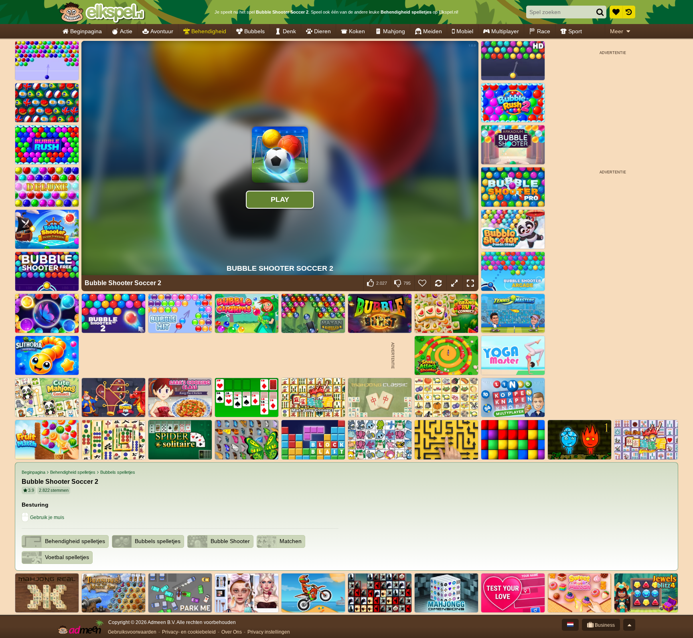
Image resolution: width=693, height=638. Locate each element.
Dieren (322, 31)
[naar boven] (629, 625)
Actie (126, 31)
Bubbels (254, 31)
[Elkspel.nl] (102, 12)
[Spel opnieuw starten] (438, 283)
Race (543, 31)
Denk (289, 31)
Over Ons (231, 632)
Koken (357, 31)
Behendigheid (208, 31)
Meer (616, 31)
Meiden (432, 31)
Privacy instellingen (268, 632)
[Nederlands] (570, 625)
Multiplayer (505, 31)
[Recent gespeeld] (628, 12)
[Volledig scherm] (470, 283)
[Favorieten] (616, 12)
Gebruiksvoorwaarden (132, 632)
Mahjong (394, 31)
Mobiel (464, 31)
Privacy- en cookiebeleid (189, 632)
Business (604, 625)
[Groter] (454, 283)
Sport (575, 31)
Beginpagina (86, 31)
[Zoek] (600, 12)
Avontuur (161, 31)
